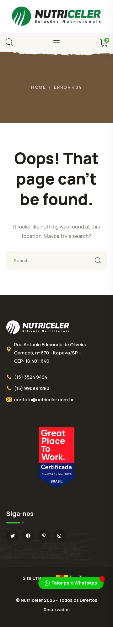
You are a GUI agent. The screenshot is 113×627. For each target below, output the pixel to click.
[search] (9, 42)
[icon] (12, 535)
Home (38, 87)
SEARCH (98, 260)
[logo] (56, 15)
